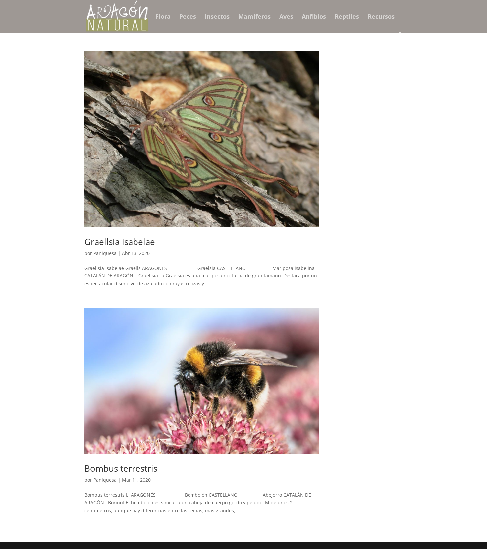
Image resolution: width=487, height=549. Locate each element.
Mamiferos (254, 17)
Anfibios (314, 17)
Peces (187, 17)
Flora (163, 17)
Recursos (381, 17)
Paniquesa (105, 253)
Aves (286, 17)
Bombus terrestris (120, 468)
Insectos (217, 17)
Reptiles (347, 17)
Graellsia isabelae (119, 242)
